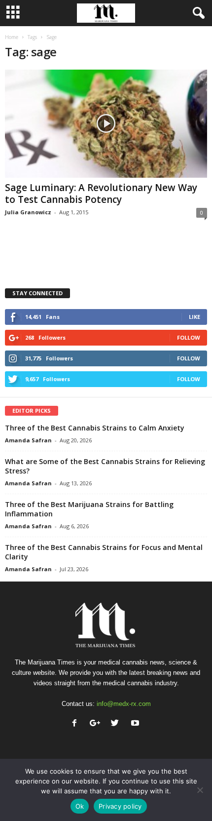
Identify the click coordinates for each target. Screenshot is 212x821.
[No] (200, 790)
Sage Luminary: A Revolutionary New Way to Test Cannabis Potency (101, 193)
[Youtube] (136, 724)
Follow (188, 337)
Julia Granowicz (28, 212)
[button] (197, 13)
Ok (79, 806)
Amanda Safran (28, 440)
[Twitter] (117, 724)
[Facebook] (77, 724)
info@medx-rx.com (124, 703)
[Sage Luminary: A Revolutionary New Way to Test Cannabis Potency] (106, 124)
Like (194, 316)
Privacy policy (120, 806)
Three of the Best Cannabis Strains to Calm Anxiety (94, 427)
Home (11, 37)
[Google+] (97, 724)
